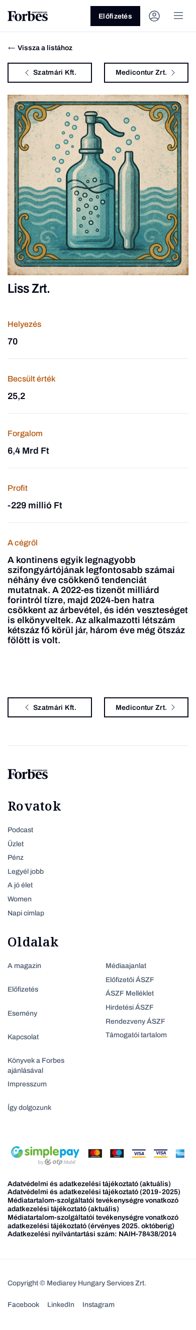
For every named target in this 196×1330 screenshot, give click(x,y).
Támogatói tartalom (136, 1035)
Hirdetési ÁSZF (130, 1007)
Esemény (22, 1013)
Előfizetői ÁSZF (130, 980)
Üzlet (16, 844)
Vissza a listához (45, 48)
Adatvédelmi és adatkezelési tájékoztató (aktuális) (89, 1184)
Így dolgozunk (29, 1107)
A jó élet (20, 885)
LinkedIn (60, 1304)
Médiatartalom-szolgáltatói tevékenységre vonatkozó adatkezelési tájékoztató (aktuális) (93, 1205)
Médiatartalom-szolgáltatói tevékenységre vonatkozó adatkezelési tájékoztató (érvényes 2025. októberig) (93, 1222)
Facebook (23, 1304)
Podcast (20, 830)
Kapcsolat (23, 1037)
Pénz (16, 857)
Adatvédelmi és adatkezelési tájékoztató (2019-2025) (94, 1192)
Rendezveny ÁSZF (135, 1021)
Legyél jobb (26, 871)
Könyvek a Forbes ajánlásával (36, 1065)
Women (20, 899)
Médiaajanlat (126, 966)
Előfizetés (115, 16)
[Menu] (178, 16)
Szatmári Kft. (54, 72)
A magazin (24, 966)
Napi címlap (26, 913)
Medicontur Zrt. (141, 72)
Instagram (98, 1304)
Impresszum (27, 1084)
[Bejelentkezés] (154, 16)
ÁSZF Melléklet (130, 993)
